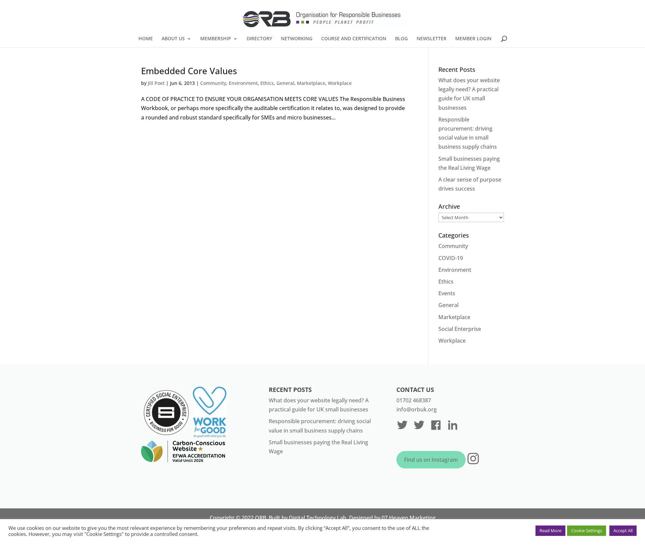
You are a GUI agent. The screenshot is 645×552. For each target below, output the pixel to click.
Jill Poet (156, 83)
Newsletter (431, 39)
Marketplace (311, 83)
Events (446, 293)
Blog (401, 39)
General (285, 83)
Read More (550, 531)
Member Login (473, 39)
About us (173, 39)
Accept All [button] (623, 531)
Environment (243, 83)
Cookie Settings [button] (586, 531)
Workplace (340, 83)
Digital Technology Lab (317, 517)
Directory (259, 39)
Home (145, 39)
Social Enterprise (459, 329)
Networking (296, 39)
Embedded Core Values (189, 71)
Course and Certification (353, 39)
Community (213, 83)
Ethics (267, 83)
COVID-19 (450, 258)
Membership (215, 39)
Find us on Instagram (431, 459)
